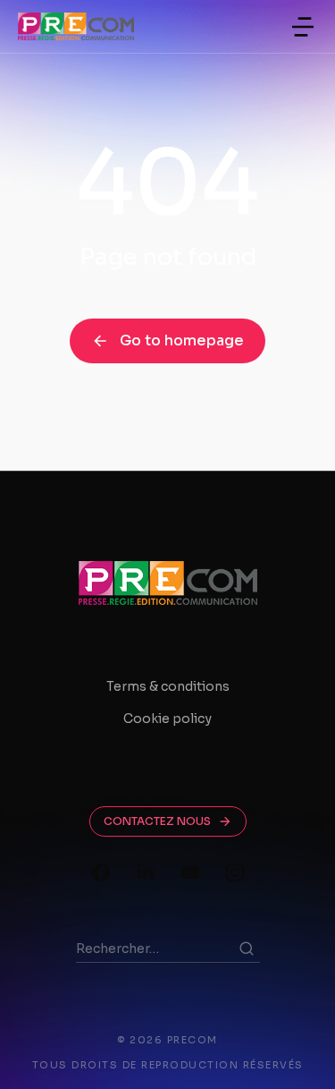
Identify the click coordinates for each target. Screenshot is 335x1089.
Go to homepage (182, 340)
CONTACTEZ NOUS (157, 821)
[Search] (246, 948)
